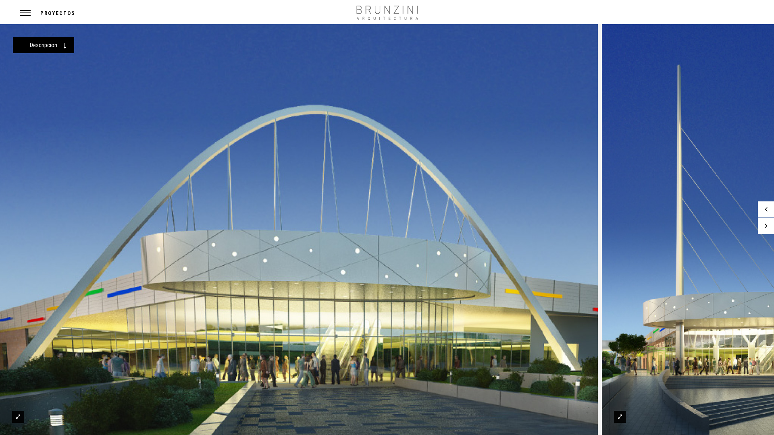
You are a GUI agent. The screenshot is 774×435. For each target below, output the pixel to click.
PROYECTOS (57, 13)
